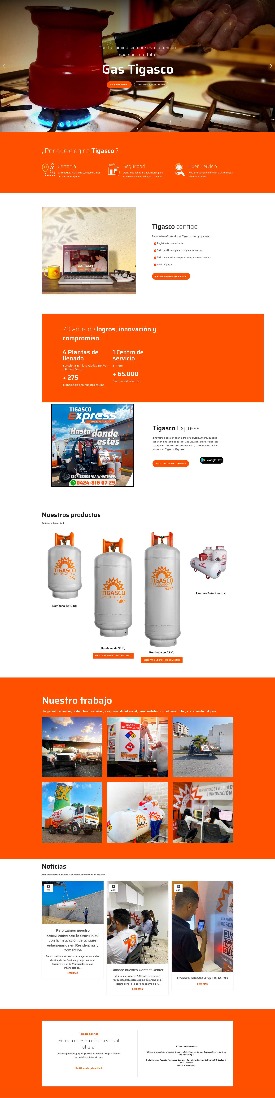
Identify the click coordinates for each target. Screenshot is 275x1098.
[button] (4, 66)
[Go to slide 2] (137, 128)
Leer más (72, 973)
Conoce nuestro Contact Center (137, 970)
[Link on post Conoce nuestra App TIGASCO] (202, 926)
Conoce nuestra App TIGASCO (202, 978)
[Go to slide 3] (141, 128)
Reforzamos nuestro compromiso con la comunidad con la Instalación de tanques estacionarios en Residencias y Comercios (72, 940)
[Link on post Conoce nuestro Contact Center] (137, 922)
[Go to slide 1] (134, 128)
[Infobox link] (86, 360)
